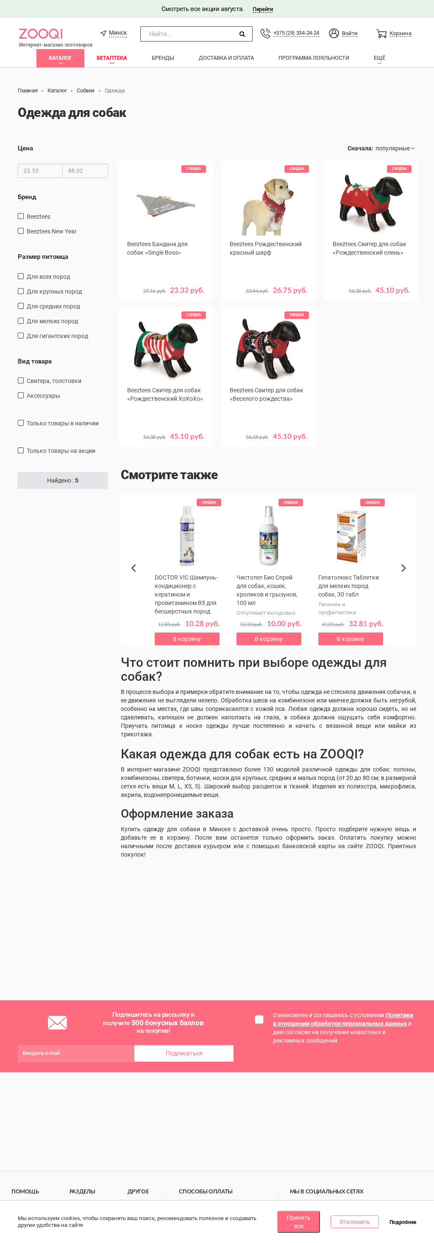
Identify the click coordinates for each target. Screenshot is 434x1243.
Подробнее (402, 1222)
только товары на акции (61, 450)
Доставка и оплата (226, 58)
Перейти (263, 9)
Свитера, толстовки (54, 380)
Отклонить (354, 1221)
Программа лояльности (313, 58)
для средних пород (53, 306)
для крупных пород (54, 291)
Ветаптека (112, 58)
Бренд (27, 197)
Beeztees (38, 216)
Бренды (163, 58)
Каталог (60, 58)
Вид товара (35, 361)
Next (405, 577)
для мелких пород (52, 321)
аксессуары (43, 395)
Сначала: (360, 148)
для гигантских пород (57, 336)
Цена (25, 148)
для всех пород (48, 276)
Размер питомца (43, 257)
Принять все (299, 1221)
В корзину (371, 314)
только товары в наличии (63, 423)
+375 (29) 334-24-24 (296, 33)
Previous (137, 582)
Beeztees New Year (52, 231)
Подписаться (184, 1053)
